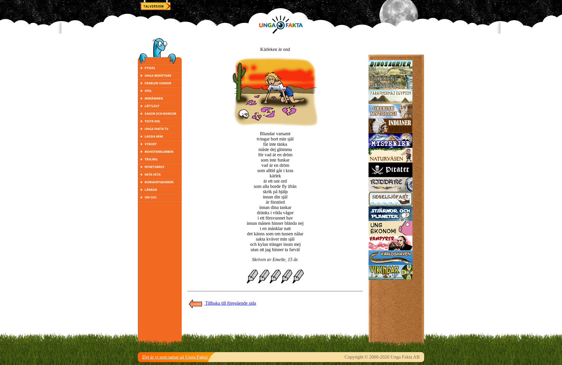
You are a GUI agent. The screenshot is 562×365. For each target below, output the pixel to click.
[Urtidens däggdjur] (390, 87)
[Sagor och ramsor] (160, 115)
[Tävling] (160, 161)
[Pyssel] (160, 70)
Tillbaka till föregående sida (230, 303)
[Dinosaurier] (390, 73)
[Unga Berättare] (160, 77)
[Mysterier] (390, 146)
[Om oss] (160, 199)
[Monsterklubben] (160, 153)
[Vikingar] (390, 277)
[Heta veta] (160, 176)
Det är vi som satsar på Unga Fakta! (175, 356)
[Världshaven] (390, 263)
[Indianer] (390, 131)
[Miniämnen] (160, 100)
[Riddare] (390, 190)
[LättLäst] (160, 108)
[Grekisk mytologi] (390, 116)
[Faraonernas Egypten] (390, 102)
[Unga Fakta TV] (160, 130)
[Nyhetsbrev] (160, 169)
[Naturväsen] (390, 160)
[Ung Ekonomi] (390, 234)
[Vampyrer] (390, 248)
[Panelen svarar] (160, 85)
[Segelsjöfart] (390, 204)
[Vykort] (160, 146)
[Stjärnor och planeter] (390, 219)
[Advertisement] (275, 321)
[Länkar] (160, 191)
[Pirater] (390, 175)
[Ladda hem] (160, 138)
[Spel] (160, 92)
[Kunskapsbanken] (160, 184)
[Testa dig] (160, 123)
